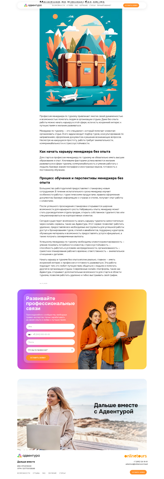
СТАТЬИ (92, 5)
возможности (58, 5)
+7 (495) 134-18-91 (141, 462)
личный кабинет (104, 5)
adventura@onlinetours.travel (137, 464)
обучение (83, 5)
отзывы (69, 5)
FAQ (76, 5)
